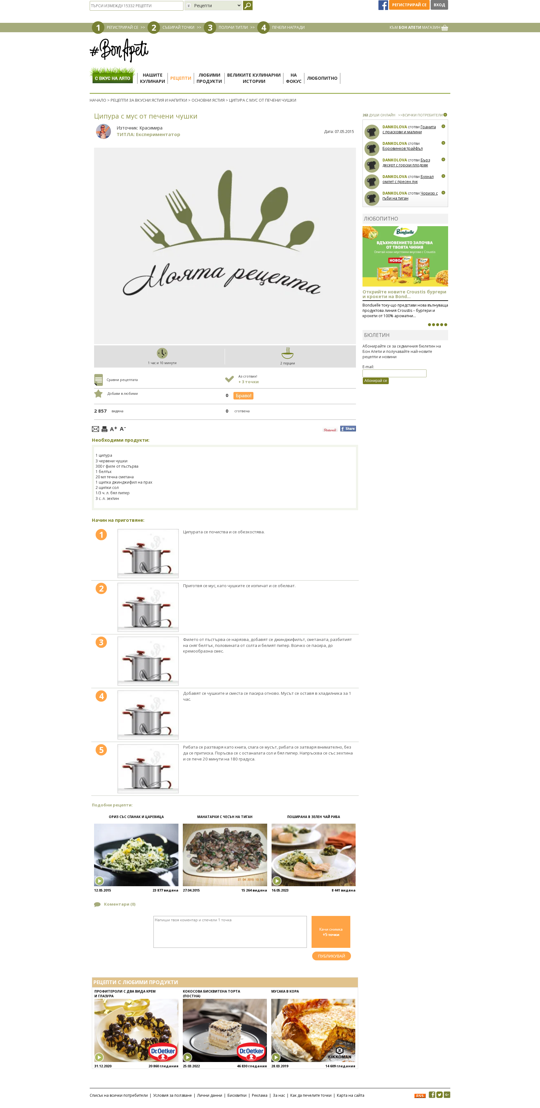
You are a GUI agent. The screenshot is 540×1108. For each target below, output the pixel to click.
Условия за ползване (172, 1095)
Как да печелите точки (311, 1095)
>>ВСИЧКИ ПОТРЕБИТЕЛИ (420, 115)
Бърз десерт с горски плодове (406, 162)
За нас (279, 1095)
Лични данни (209, 1095)
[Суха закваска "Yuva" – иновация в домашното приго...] (429, 324)
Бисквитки (237, 1095)
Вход (439, 5)
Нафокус (294, 78)
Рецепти (180, 78)
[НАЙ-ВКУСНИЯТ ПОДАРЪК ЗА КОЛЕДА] (437, 324)
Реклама (260, 1095)
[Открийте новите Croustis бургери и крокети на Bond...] (433, 324)
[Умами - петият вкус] (441, 324)
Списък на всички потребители (119, 1095)
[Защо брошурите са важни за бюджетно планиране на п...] (445, 324)
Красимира (150, 128)
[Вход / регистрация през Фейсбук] (383, 5)
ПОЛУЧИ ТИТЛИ (233, 27)
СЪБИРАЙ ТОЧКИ (178, 27)
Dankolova (394, 127)
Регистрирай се (409, 5)
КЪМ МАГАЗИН (415, 27)
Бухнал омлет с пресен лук (408, 179)
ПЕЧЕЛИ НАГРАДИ (288, 27)
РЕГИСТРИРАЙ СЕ (122, 27)
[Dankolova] (372, 132)
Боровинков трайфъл (402, 148)
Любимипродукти (209, 78)
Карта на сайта (350, 1095)
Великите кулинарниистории (254, 78)
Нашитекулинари (152, 78)
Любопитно (322, 78)
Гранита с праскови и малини (409, 129)
